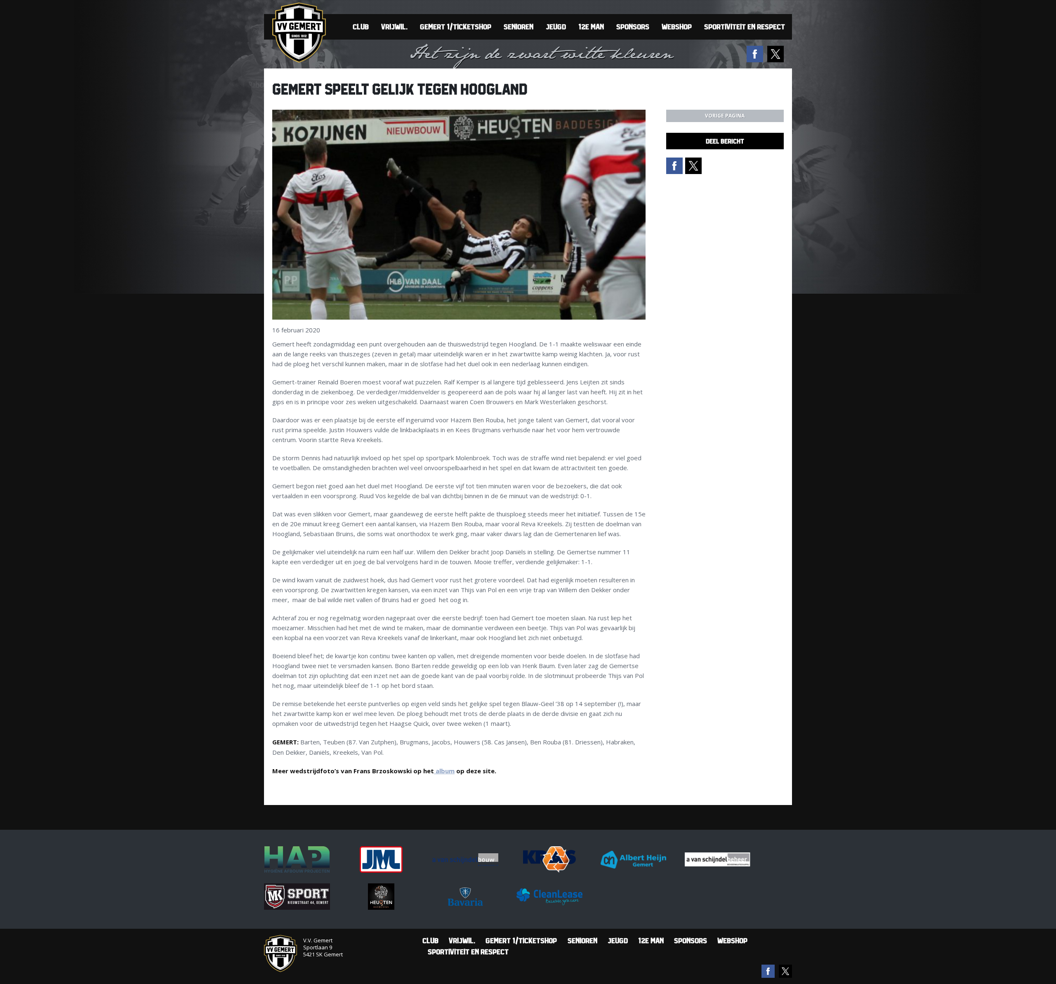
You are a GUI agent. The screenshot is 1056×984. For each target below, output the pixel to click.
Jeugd (556, 27)
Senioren (518, 27)
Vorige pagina (725, 115)
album (444, 771)
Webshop (677, 27)
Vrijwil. (394, 27)
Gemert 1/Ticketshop (455, 27)
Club (361, 27)
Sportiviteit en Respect (744, 27)
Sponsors (632, 27)
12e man (591, 27)
